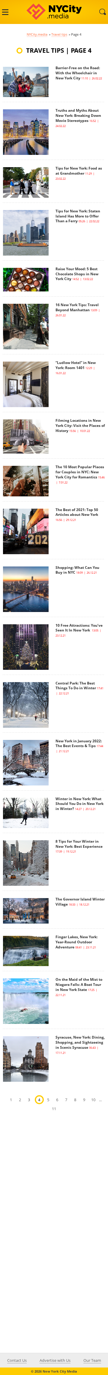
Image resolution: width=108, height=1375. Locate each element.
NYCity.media (37, 34)
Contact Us (17, 1360)
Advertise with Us (55, 1360)
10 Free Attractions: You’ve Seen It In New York (79, 628)
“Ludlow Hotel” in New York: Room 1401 (76, 365)
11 (54, 1108)
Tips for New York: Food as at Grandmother (79, 171)
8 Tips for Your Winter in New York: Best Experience (79, 844)
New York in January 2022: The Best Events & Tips (79, 743)
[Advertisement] (54, 1178)
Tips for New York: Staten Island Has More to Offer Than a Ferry (78, 216)
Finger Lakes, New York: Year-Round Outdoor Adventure (77, 942)
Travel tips (59, 34)
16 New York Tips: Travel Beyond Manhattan (77, 307)
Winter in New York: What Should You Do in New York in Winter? (80, 804)
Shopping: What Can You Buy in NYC (77, 570)
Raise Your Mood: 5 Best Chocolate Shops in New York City (77, 274)
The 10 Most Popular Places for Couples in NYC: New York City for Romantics (80, 472)
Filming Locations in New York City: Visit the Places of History (80, 425)
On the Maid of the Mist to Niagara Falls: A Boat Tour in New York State (79, 984)
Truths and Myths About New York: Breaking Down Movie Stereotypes (78, 115)
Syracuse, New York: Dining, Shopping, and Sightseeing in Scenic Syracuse (80, 1042)
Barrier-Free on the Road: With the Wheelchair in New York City (78, 73)
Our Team (92, 1360)
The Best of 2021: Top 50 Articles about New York (77, 512)
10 (93, 1099)
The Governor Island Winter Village (80, 902)
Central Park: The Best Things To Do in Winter (76, 686)
